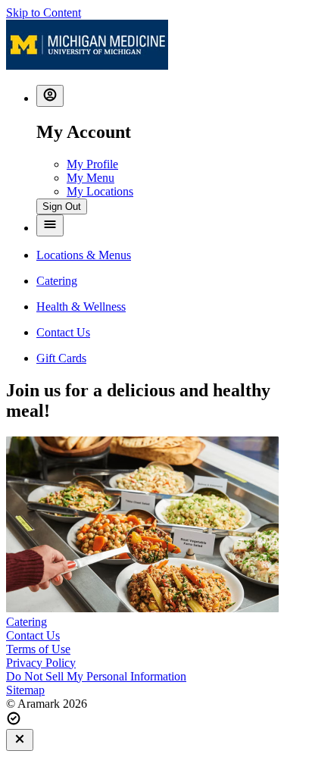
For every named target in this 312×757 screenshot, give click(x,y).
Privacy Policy (41, 662)
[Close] (19, 740)
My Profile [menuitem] (92, 164)
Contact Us (33, 635)
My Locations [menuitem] (100, 191)
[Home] (87, 65)
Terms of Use (38, 649)
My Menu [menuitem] (90, 177)
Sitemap (25, 689)
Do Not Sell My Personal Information (96, 676)
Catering (26, 621)
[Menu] (50, 225)
